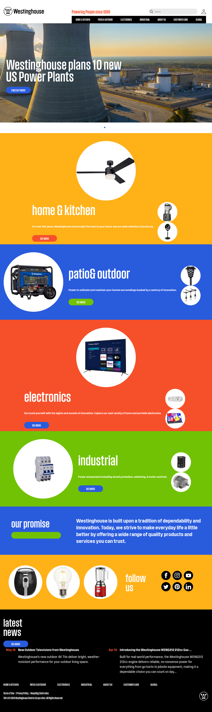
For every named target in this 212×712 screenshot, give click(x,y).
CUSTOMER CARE (181, 19)
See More (15, 644)
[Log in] (203, 11)
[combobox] (176, 11)
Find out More (18, 90)
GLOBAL (199, 19)
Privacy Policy (22, 693)
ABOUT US (162, 19)
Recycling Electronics (39, 693)
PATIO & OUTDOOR (105, 19)
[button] (102, 127)
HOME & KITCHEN (83, 19)
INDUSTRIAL (145, 19)
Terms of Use (8, 693)
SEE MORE (44, 238)
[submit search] (151, 11)
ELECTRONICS (126, 19)
